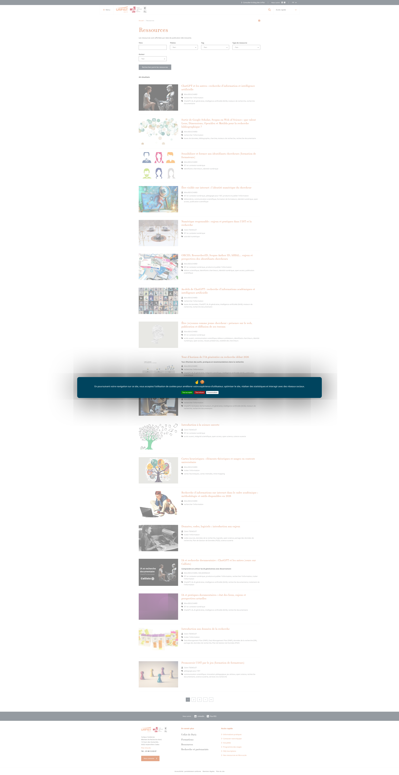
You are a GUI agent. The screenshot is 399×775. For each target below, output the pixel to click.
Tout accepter (187, 392)
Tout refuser (199, 392)
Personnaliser (212, 392)
